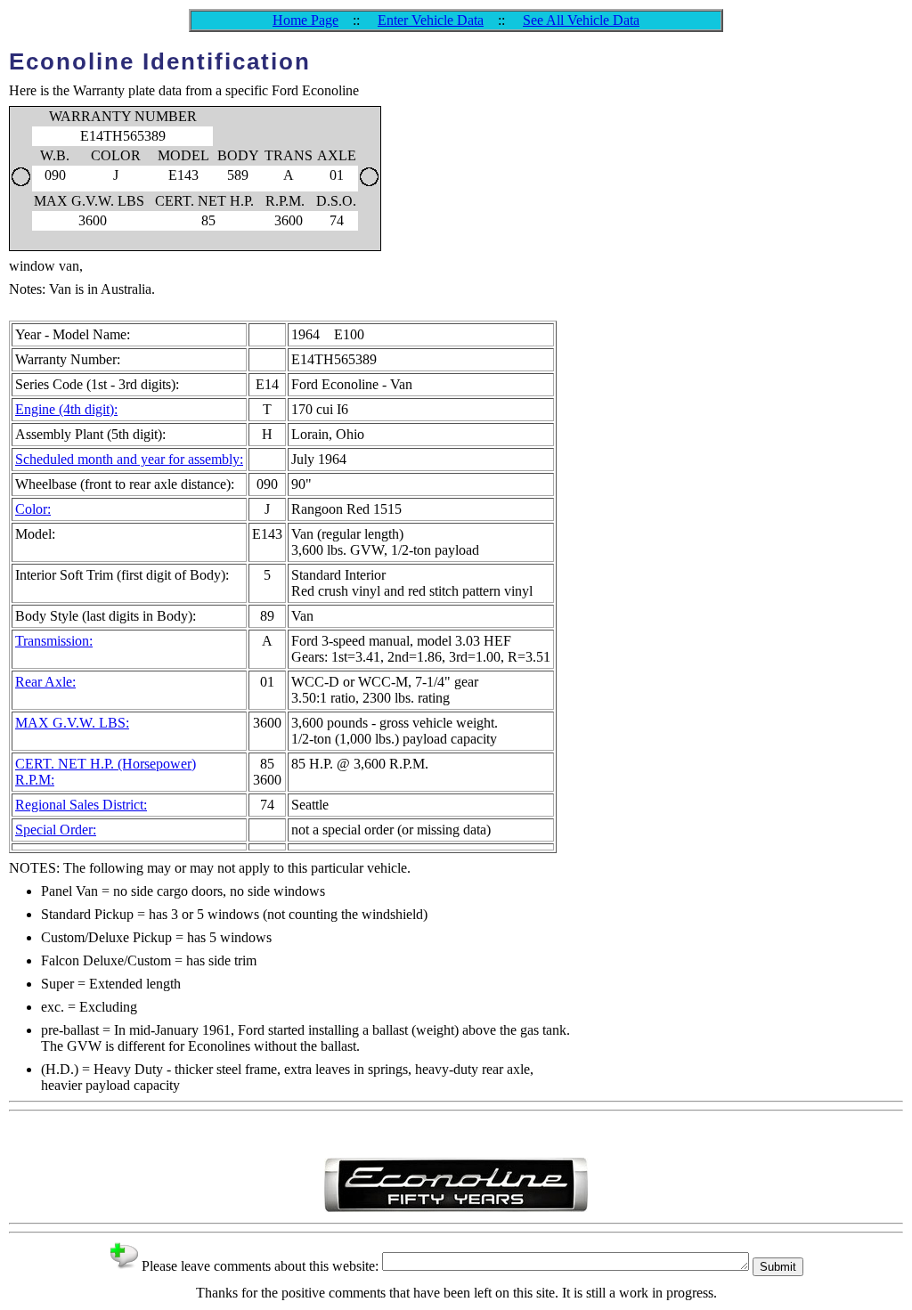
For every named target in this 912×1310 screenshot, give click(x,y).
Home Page (305, 20)
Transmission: (54, 640)
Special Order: (55, 829)
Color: (33, 509)
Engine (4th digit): (66, 409)
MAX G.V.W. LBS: (72, 722)
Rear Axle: (45, 681)
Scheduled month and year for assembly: (129, 459)
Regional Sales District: (81, 804)
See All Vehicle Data (581, 20)
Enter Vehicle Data (431, 20)
